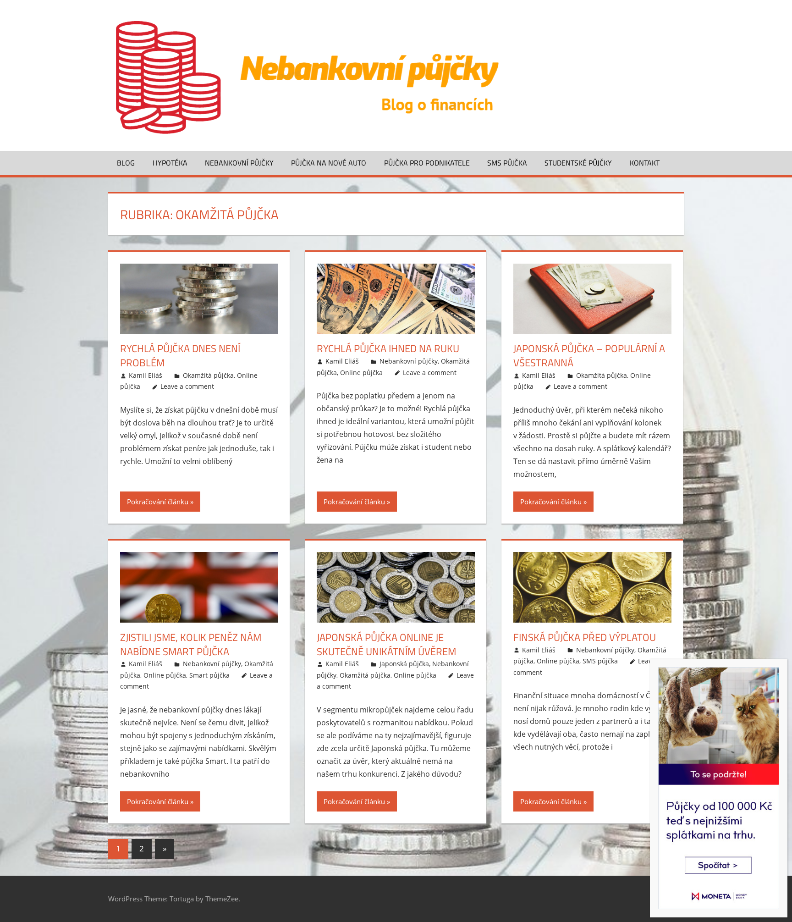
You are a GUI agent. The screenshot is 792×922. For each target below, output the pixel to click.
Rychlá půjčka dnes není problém (180, 355)
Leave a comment (187, 386)
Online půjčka (361, 372)
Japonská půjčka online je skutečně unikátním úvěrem (386, 644)
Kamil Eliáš (145, 375)
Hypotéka (170, 162)
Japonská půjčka (404, 663)
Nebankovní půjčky (239, 162)
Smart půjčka (209, 675)
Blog (126, 162)
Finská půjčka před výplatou (584, 637)
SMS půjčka (507, 162)
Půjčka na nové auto (328, 162)
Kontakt (645, 162)
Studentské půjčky (578, 162)
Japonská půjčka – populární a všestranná (589, 355)
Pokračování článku (157, 501)
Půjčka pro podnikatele (427, 162)
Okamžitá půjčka (208, 375)
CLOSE (784, 665)
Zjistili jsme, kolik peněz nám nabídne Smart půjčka (190, 644)
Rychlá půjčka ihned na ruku (388, 348)
